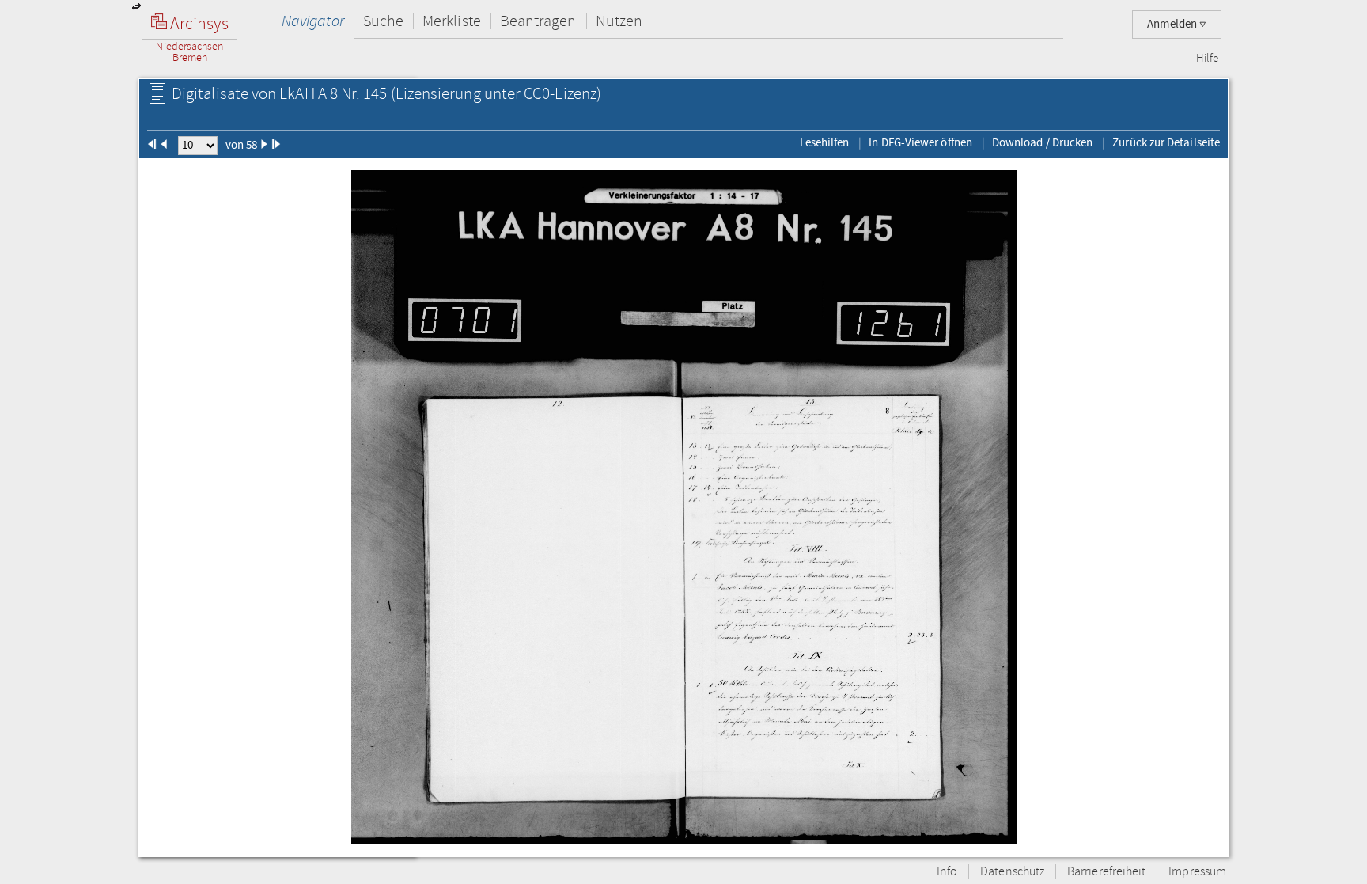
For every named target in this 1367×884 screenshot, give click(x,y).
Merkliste (451, 21)
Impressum (1197, 871)
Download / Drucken (1042, 142)
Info (947, 871)
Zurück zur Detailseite (1166, 142)
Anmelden (1173, 24)
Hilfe (1207, 58)
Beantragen (538, 21)
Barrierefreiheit (1106, 871)
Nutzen (619, 21)
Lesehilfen (825, 142)
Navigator (313, 21)
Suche (383, 21)
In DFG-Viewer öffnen (920, 142)
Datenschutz (1012, 871)
